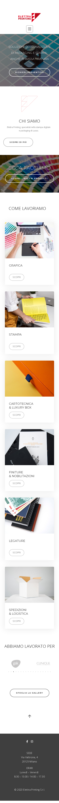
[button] (8, 671)
